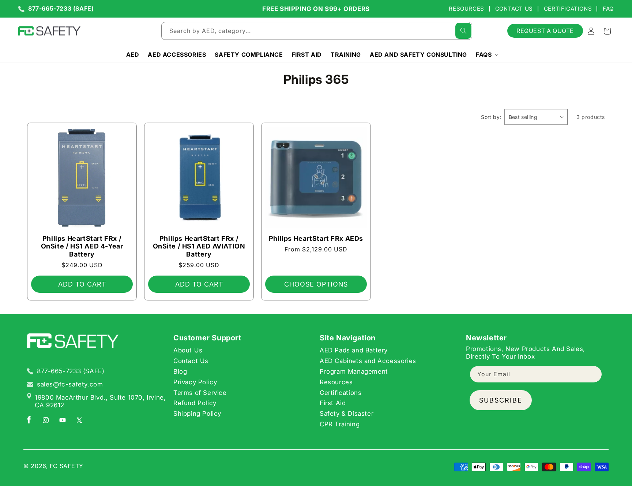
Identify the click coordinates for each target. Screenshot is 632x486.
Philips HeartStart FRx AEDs (316, 238)
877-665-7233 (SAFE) (61, 8)
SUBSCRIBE (500, 400)
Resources (466, 8)
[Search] (463, 31)
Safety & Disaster (346, 413)
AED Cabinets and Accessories (368, 360)
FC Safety (66, 466)
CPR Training (340, 423)
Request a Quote (545, 30)
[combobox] (316, 31)
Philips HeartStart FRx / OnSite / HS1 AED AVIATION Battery (199, 246)
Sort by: (491, 117)
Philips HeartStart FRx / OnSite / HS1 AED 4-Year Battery (82, 246)
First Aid (333, 403)
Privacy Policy (195, 381)
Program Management (354, 371)
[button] (486, 55)
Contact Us (514, 8)
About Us (188, 350)
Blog (180, 371)
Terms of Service (200, 392)
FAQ (608, 8)
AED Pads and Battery (354, 350)
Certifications (568, 8)
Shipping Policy (197, 413)
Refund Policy (195, 403)
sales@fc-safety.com (70, 384)
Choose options (316, 284)
